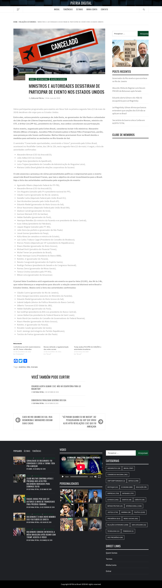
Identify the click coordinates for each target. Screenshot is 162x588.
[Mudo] (95, 476)
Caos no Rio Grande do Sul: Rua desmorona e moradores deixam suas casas (37, 420)
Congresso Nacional (117, 474)
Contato (104, 9)
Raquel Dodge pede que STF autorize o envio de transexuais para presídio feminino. (41, 502)
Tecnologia (113, 531)
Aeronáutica (113, 468)
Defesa (29, 476)
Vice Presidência (115, 537)
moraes (34, 367)
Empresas (113, 493)
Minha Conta (91, 9)
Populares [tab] (17, 451)
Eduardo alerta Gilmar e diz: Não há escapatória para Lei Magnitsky (56, 387)
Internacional (43, 79)
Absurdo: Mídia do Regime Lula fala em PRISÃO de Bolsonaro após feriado (128, 89)
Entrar (108, 571)
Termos (109, 559)
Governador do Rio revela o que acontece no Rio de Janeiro (129, 80)
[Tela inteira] (99, 476)
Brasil (32, 79)
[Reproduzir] (63, 476)
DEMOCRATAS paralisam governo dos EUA (48, 400)
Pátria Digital (81, 3)
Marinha (126, 512)
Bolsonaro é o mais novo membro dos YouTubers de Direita (41, 518)
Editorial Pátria (37, 98)
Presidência (38, 458)
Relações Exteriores (58, 79)
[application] (81, 467)
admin (30, 469)
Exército (140, 500)
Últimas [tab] (27, 451)
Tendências (68, 9)
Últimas (79, 9)
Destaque (112, 487)
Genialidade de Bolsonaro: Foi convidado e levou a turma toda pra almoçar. (41, 463)
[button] (130, 53)
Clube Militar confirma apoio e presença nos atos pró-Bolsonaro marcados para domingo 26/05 (40, 482)
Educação (141, 487)
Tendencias (128, 531)
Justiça (112, 512)
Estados (113, 500)
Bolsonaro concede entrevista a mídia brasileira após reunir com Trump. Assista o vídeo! (41, 534)
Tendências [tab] (36, 451)
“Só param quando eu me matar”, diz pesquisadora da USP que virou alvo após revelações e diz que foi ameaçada (79, 421)
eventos (22, 367)
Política (30, 458)
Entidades (128, 493)
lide (28, 367)
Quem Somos (111, 553)
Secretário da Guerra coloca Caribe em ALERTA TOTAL (128, 122)
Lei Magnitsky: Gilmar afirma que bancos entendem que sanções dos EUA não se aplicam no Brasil (129, 110)
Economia (127, 487)
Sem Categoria (50, 458)
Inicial (57, 9)
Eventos (126, 500)
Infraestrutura (115, 506)
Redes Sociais (48, 514)
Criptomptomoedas (116, 481)
